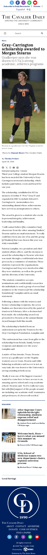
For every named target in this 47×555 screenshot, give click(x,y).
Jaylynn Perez (25, 423)
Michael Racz (25, 467)
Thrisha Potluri (12, 159)
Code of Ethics (28, 529)
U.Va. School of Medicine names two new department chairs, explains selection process (31, 458)
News (4, 41)
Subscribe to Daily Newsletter (17, 6)
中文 (29, 9)
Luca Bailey (40, 423)
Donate (37, 6)
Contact (21, 526)
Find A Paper (23, 532)
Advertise (33, 526)
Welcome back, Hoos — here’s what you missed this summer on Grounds (31, 437)
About (10, 526)
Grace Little (25, 445)
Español (20, 9)
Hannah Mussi (17, 153)
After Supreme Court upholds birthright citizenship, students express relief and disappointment (30, 414)
